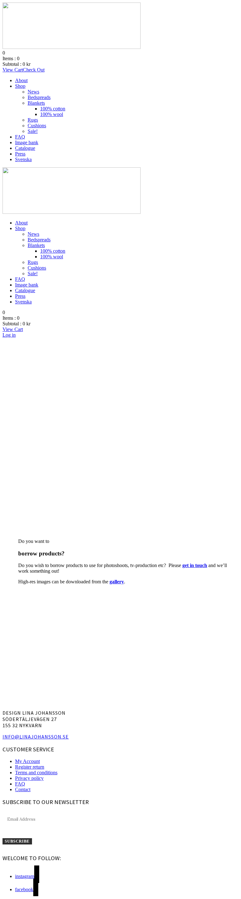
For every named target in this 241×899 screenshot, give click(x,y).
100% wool (51, 114)
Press (20, 153)
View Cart (13, 69)
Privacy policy (29, 778)
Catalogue (25, 148)
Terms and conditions (36, 772)
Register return (29, 767)
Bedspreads (39, 97)
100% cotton (52, 108)
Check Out (34, 69)
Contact (22, 789)
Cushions (37, 125)
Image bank (26, 142)
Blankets (36, 103)
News (33, 91)
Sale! (33, 131)
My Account (27, 761)
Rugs (33, 120)
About (21, 80)
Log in (9, 335)
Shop (20, 86)
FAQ (20, 136)
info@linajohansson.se (36, 736)
